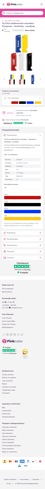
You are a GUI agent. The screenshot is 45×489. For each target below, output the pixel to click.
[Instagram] (18, 334)
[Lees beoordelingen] (23, 30)
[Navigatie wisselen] (3, 4)
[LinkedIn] (11, 334)
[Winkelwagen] (41, 4)
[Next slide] (40, 79)
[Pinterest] (14, 334)
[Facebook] (7, 334)
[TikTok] (22, 334)
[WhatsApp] (3, 334)
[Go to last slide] (4, 79)
